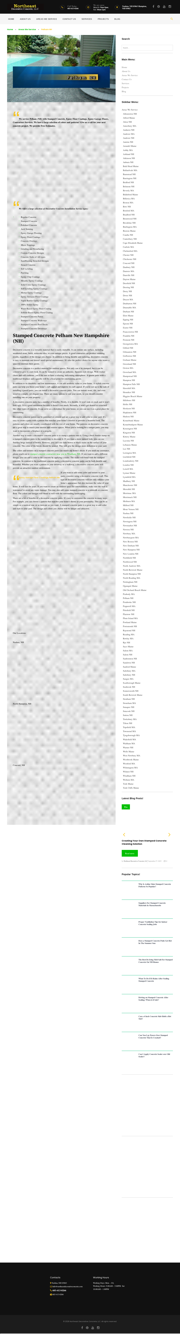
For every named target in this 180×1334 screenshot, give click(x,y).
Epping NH (128, 319)
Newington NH (129, 521)
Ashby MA (128, 150)
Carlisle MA (128, 246)
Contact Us (69, 19)
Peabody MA (129, 594)
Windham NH (129, 775)
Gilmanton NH (129, 351)
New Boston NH (130, 541)
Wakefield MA (129, 739)
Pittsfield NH (129, 610)
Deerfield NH (129, 283)
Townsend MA (129, 731)
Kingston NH (129, 432)
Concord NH (128, 263)
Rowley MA (128, 638)
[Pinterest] (158, 6)
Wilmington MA (130, 767)
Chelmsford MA (130, 250)
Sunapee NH (128, 707)
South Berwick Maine (132, 694)
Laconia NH (128, 440)
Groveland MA (129, 372)
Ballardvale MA (130, 170)
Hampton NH (129, 380)
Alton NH (127, 121)
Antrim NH (128, 141)
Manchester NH (130, 485)
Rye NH (126, 642)
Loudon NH (128, 464)
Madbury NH (129, 481)
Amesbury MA (129, 125)
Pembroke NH (129, 602)
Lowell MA (128, 468)
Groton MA (128, 367)
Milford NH (128, 505)
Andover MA (129, 133)
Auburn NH (128, 162)
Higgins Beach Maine (132, 396)
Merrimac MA (129, 493)
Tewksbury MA (130, 719)
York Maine (128, 783)
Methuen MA (129, 501)
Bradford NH (129, 214)
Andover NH (128, 137)
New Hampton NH (131, 549)
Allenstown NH (130, 113)
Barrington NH (129, 178)
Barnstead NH (129, 174)
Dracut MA (128, 299)
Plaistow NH (128, 614)
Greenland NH (129, 363)
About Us (25, 19)
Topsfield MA (129, 727)
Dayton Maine (129, 279)
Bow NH (127, 206)
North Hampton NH (132, 573)
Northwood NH (130, 561)
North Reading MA (131, 577)
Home (11, 19)
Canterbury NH (130, 238)
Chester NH (128, 254)
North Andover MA (131, 565)
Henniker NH (129, 392)
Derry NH (127, 291)
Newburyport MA (131, 537)
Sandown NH (129, 662)
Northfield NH (129, 557)
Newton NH (128, 529)
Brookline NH (129, 222)
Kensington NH (130, 428)
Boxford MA (128, 210)
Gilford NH (128, 347)
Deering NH (128, 287)
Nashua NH (128, 513)
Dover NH (127, 295)
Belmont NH (128, 186)
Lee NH (126, 448)
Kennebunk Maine (131, 420)
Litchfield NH (129, 456)
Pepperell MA (129, 606)
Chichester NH (129, 259)
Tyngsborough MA (131, 735)
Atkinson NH (129, 158)
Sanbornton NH (130, 658)
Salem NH (127, 654)
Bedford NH (128, 182)
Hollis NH (127, 404)
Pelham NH (128, 598)
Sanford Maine (129, 666)
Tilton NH (127, 723)
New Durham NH (131, 545)
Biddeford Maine (130, 194)
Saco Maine (128, 646)
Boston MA (128, 202)
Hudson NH (128, 416)
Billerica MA (129, 198)
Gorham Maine (129, 359)
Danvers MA (128, 271)
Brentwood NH (129, 218)
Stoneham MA (129, 703)
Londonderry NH (130, 460)
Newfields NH (129, 517)
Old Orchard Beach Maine (134, 590)
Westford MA (129, 763)
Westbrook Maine (131, 759)
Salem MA (128, 650)
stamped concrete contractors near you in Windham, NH (55, 453)
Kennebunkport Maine (133, 424)
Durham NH (128, 311)
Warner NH (128, 747)
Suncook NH (128, 711)
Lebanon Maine (130, 444)
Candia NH (128, 234)
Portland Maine (130, 622)
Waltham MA (129, 743)
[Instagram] (170, 6)
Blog (117, 19)
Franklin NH (128, 335)
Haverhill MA (129, 388)
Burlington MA (130, 226)
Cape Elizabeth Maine (133, 242)
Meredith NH (129, 489)
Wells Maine (128, 751)
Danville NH (128, 275)
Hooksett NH (129, 408)
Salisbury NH (129, 674)
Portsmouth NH (130, 626)
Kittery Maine (129, 436)
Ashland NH (128, 154)
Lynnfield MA (129, 476)
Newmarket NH (130, 525)
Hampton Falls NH (131, 384)
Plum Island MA (130, 618)
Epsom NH (128, 323)
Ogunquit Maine (130, 585)
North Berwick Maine (132, 569)
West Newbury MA (131, 755)
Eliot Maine (128, 315)
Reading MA (128, 634)
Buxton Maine (129, 230)
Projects (103, 19)
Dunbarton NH (129, 303)
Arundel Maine (129, 145)
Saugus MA (128, 678)
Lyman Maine (129, 472)
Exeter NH (127, 327)
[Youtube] (164, 6)
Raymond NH (129, 630)
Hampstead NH (130, 376)
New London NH (130, 553)
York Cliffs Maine (131, 787)
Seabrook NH (129, 686)
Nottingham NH (130, 581)
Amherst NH (128, 129)
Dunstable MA (129, 307)
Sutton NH (127, 715)
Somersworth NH (130, 690)
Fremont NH (128, 339)
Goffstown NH (129, 355)
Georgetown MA (130, 343)
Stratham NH (129, 698)
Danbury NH (128, 267)
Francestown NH (130, 331)
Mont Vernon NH (130, 509)
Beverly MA (128, 190)
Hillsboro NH (129, 400)
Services (87, 19)
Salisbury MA (129, 670)
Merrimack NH (130, 497)
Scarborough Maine (131, 682)
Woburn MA (128, 779)
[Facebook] (153, 6)
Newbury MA (129, 533)
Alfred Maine (129, 117)
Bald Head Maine (131, 166)
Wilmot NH (128, 771)
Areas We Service (46, 19)
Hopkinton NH (129, 412)
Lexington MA (129, 452)
